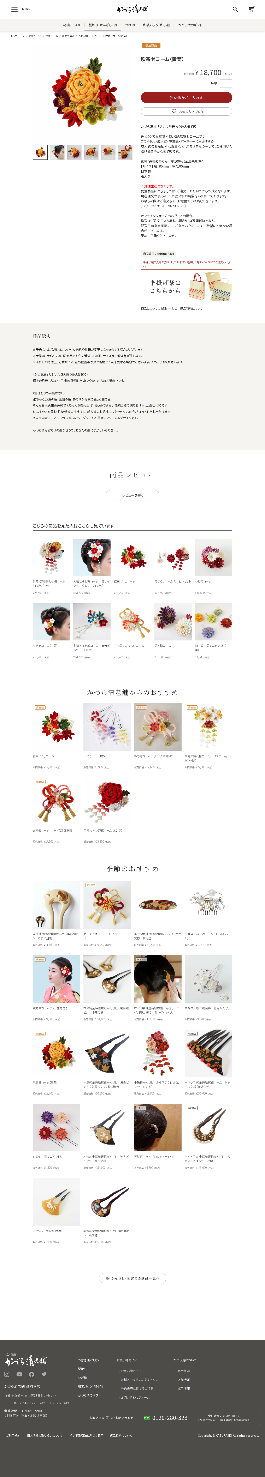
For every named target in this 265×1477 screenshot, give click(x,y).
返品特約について (191, 308)
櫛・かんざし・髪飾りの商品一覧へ (132, 1278)
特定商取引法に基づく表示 (86, 1435)
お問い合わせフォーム (135, 1397)
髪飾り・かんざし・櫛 (103, 24)
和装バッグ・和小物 (156, 24)
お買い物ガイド (131, 1371)
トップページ (17, 36)
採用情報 (183, 1388)
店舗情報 (183, 1379)
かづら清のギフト (190, 24)
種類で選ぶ (68, 36)
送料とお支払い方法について (140, 1379)
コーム (97, 36)
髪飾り (82, 1369)
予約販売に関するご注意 (137, 1388)
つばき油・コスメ (89, 1360)
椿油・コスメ (71, 24)
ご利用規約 (13, 1435)
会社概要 (183, 1371)
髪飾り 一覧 (51, 36)
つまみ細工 (84, 36)
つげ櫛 (130, 24)
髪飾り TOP (35, 36)
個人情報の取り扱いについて (45, 1435)
